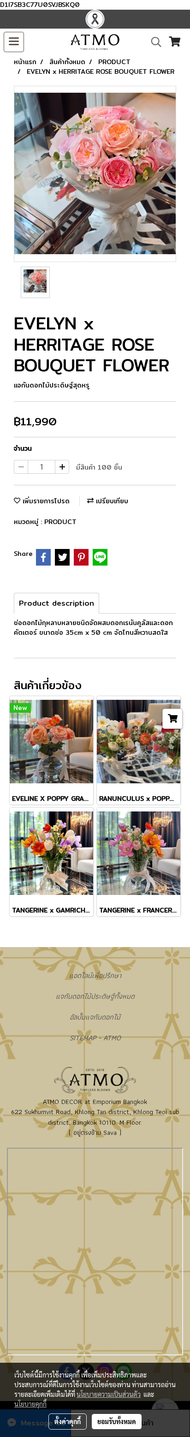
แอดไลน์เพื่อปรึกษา (95, 975)
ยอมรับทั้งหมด (116, 1421)
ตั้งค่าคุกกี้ (67, 1421)
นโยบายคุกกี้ (30, 1404)
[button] (153, 42)
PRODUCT (60, 522)
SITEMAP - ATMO (95, 1037)
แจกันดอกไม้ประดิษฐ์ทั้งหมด (95, 996)
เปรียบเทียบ (111, 501)
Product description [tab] (56, 603)
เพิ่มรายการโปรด (45, 501)
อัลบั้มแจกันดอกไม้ (95, 1017)
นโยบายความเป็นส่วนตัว (109, 1394)
